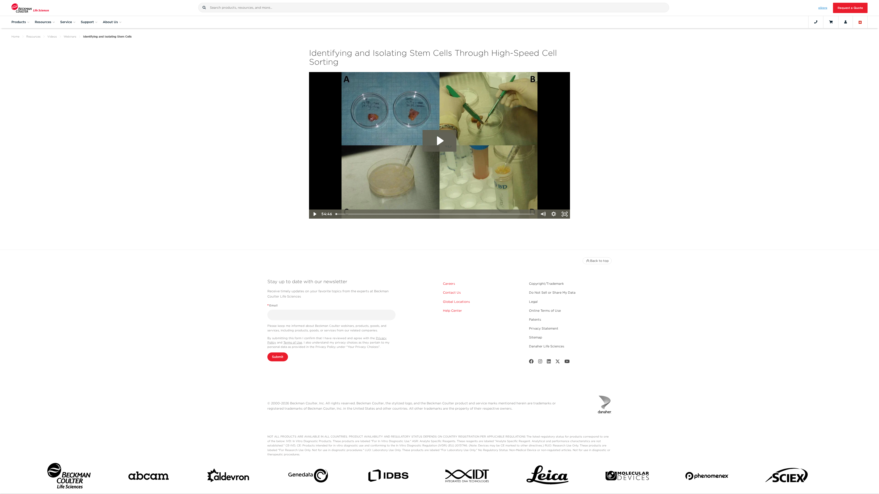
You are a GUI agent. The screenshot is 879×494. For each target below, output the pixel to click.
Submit (277, 357)
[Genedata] (308, 476)
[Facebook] (531, 362)
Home (15, 36)
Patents (535, 319)
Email (272, 305)
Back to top (599, 261)
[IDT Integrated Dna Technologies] (467, 476)
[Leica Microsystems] (547, 476)
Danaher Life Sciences (546, 346)
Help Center (452, 310)
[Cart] (830, 22)
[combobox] (433, 7)
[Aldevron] (228, 476)
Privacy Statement (543, 328)
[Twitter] (557, 362)
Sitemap (535, 337)
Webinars (70, 36)
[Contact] (815, 22)
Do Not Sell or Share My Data (552, 292)
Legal (533, 301)
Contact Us (452, 292)
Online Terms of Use (545, 310)
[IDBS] (388, 476)
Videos (52, 36)
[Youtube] (567, 362)
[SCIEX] (786, 477)
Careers (449, 283)
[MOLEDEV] (627, 476)
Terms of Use (292, 342)
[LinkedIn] (549, 362)
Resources (33, 36)
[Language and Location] (860, 22)
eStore (822, 7)
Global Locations (456, 301)
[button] (204, 7)
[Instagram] (540, 362)
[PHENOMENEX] (707, 477)
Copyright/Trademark (546, 283)
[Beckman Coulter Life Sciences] (30, 8)
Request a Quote (850, 8)
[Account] (845, 22)
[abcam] (148, 477)
